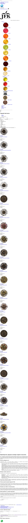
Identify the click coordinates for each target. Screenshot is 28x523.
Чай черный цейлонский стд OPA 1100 (4, 163)
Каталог (3, 21)
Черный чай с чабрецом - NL (3, 446)
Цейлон (2, 124)
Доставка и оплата (4, 107)
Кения (2, 123)
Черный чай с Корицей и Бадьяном (4, 365)
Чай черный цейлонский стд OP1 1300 (4, 217)
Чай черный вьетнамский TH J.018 (4, 190)
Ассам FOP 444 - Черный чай (3, 136)
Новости (3, 106)
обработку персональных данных (4, 515)
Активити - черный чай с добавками (4, 419)
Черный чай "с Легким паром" (3, 298)
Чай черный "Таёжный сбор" (3, 352)
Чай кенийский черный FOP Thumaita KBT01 (5, 150)
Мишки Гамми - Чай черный (3, 325)
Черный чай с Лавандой (3, 392)
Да (1, 125)
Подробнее (1, 135)
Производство (3, 105)
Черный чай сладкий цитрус (3, 244)
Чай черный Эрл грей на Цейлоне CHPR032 (5, 432)
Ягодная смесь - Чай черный (3, 271)
